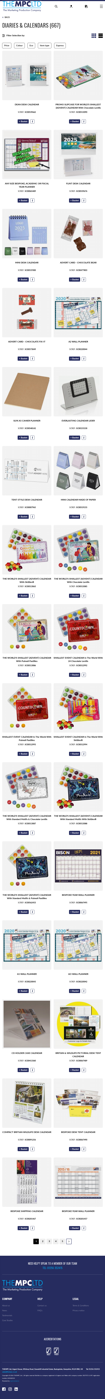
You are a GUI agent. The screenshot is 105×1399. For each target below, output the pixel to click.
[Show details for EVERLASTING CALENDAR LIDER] (78, 391)
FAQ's (39, 1311)
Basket (23, 121)
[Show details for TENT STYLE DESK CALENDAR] (26, 470)
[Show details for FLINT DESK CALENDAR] (78, 154)
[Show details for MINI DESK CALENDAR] (26, 233)
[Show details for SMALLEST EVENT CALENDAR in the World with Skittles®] (78, 708)
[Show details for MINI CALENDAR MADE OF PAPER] (78, 470)
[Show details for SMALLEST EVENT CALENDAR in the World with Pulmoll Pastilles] (26, 708)
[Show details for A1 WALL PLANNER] (26, 945)
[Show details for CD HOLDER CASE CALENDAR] (26, 1024)
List (100, 35)
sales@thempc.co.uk (9, 1372)
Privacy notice (78, 1311)
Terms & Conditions (81, 1306)
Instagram (10, 1389)
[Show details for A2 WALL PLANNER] (78, 312)
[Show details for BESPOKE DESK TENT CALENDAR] (78, 1103)
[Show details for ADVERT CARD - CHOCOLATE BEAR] (78, 233)
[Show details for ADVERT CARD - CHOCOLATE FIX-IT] (26, 312)
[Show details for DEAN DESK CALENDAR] (26, 75)
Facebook (4, 1389)
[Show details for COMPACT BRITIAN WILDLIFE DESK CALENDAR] (26, 1103)
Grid (94, 35)
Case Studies (7, 1320)
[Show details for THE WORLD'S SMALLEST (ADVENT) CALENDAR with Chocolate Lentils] (78, 549)
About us (6, 1306)
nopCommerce (14, 1381)
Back (7, 17)
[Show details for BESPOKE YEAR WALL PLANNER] (78, 866)
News (4, 1311)
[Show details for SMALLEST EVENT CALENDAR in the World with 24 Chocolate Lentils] (78, 629)
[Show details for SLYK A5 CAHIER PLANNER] (26, 391)
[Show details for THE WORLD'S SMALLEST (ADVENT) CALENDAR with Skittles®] (26, 549)
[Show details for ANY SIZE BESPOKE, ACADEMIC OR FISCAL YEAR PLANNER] (26, 154)
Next (69, 1241)
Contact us (42, 1306)
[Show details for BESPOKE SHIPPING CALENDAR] (26, 1182)
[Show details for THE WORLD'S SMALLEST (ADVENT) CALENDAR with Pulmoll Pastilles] (26, 629)
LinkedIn (16, 1389)
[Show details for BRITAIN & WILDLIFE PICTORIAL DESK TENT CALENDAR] (78, 1024)
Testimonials (7, 1316)
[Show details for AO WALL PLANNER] (78, 945)
